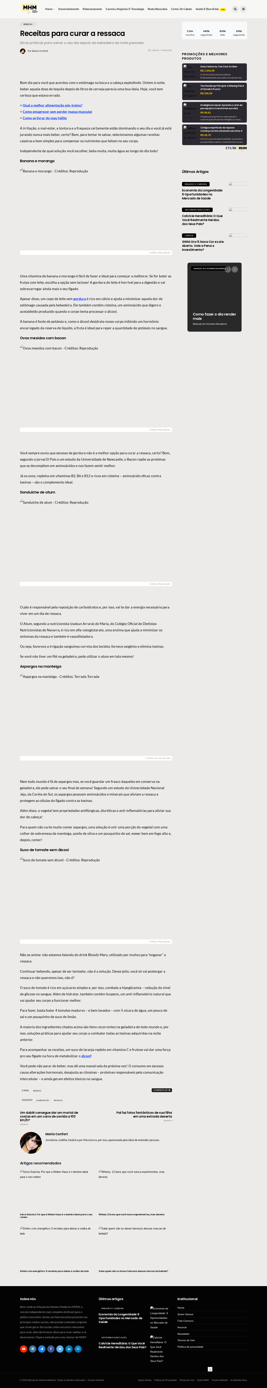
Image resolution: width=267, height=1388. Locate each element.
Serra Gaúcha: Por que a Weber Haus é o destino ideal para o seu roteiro (56, 1216)
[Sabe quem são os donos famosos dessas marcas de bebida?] (135, 1245)
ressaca (58, 1100)
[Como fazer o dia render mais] (214, 297)
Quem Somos (185, 1314)
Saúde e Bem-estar (210, 9)
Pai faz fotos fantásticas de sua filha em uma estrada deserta (144, 1116)
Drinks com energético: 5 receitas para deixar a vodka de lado (54, 1271)
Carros (189, 235)
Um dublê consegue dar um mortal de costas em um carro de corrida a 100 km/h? (49, 1118)
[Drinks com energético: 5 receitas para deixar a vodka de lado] (56, 1245)
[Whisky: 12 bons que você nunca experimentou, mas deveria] (135, 1189)
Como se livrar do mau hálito (45, 118)
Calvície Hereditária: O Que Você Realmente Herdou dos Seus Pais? (202, 220)
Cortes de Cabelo (181, 9)
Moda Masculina (157, 9)
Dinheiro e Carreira (196, 184)
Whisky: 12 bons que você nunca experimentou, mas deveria (131, 1214)
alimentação (42, 1100)
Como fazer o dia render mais (214, 316)
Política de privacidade (190, 1346)
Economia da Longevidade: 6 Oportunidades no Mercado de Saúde (202, 194)
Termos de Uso (186, 1340)
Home (48, 9)
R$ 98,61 (205, 112)
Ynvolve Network (219, 1380)
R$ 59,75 (205, 135)
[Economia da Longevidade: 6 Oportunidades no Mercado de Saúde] (238, 191)
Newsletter (183, 1333)
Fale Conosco (185, 1320)
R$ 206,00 (206, 93)
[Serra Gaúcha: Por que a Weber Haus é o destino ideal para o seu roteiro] (56, 1189)
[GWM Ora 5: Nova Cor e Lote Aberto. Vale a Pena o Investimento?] (238, 242)
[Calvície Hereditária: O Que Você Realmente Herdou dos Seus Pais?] (238, 217)
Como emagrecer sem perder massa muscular (57, 112)
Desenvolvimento (68, 9)
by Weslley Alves (238, 1380)
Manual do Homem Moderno (210, 268)
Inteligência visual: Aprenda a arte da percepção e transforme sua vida (221, 107)
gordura (79, 299)
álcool (86, 1056)
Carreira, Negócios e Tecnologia (125, 9)
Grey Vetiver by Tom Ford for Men (218, 66)
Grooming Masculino (197, 209)
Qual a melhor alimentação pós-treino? (52, 105)
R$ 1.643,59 (207, 70)
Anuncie (182, 1327)
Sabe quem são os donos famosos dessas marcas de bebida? (133, 1271)
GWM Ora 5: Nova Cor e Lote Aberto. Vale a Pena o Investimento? (203, 246)
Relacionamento (92, 9)
